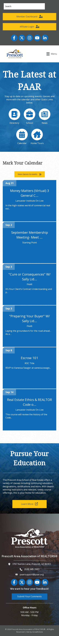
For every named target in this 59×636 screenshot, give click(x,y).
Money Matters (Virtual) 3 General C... (29, 193)
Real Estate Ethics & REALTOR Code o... (29, 402)
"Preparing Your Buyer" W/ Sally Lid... (29, 318)
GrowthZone (37, 632)
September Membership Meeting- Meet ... (29, 235)
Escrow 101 (29, 358)
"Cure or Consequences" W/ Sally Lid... (29, 276)
